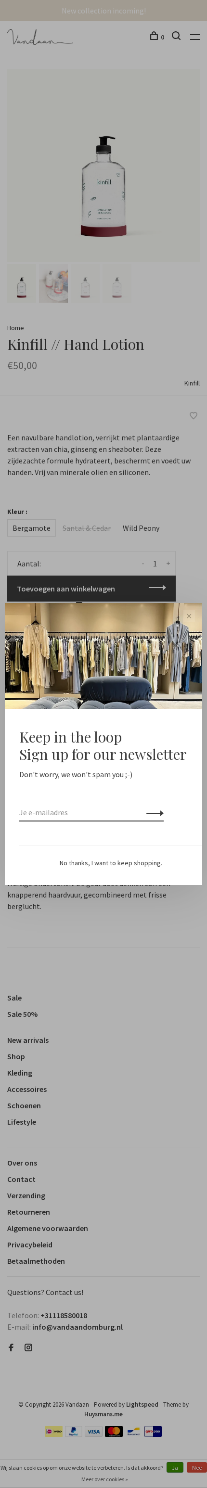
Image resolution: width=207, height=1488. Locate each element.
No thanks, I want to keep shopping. (111, 863)
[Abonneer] (152, 812)
